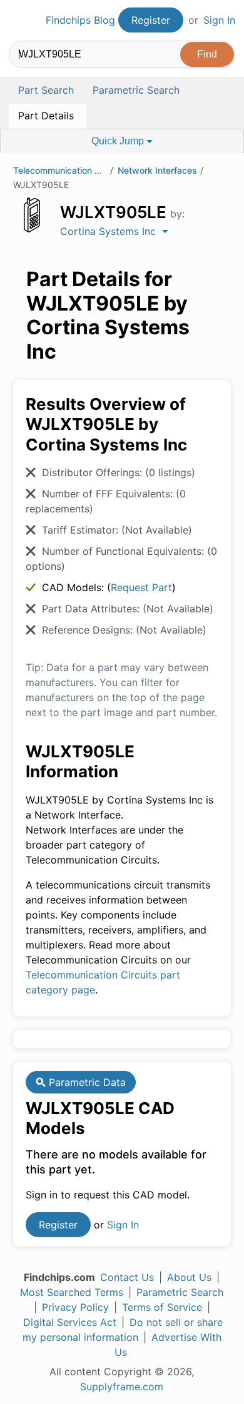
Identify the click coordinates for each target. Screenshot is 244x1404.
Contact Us (127, 1277)
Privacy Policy (75, 1307)
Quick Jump (118, 141)
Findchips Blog (80, 20)
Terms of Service (162, 1307)
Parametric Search (179, 1292)
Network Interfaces (157, 170)
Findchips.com (19, 20)
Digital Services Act (69, 1322)
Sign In (219, 20)
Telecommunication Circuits (60, 170)
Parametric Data (86, 1082)
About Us (189, 1277)
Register (150, 20)
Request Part (141, 587)
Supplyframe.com (121, 1386)
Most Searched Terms (71, 1292)
